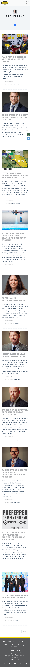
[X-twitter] (20, 663)
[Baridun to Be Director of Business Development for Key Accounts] (15, 457)
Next (24, 631)
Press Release (9, 81)
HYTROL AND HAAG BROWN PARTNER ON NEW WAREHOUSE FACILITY (15, 175)
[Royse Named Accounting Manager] (15, 285)
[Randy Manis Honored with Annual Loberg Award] (15, 44)
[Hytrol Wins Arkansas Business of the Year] (15, 582)
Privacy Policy (7, 641)
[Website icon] (15, 25)
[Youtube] (15, 663)
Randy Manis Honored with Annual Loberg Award (14, 59)
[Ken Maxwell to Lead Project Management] (15, 341)
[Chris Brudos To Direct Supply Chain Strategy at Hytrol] (15, 102)
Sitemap (24, 641)
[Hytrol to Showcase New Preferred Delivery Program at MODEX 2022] (15, 519)
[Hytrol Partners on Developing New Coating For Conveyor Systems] (15, 220)
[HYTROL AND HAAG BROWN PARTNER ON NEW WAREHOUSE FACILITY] (15, 160)
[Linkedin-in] (9, 663)
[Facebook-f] (4, 663)
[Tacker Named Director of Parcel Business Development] (15, 397)
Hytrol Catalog (15, 659)
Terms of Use (17, 641)
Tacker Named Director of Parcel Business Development (15, 412)
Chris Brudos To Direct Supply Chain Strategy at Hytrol (15, 117)
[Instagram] (26, 663)
